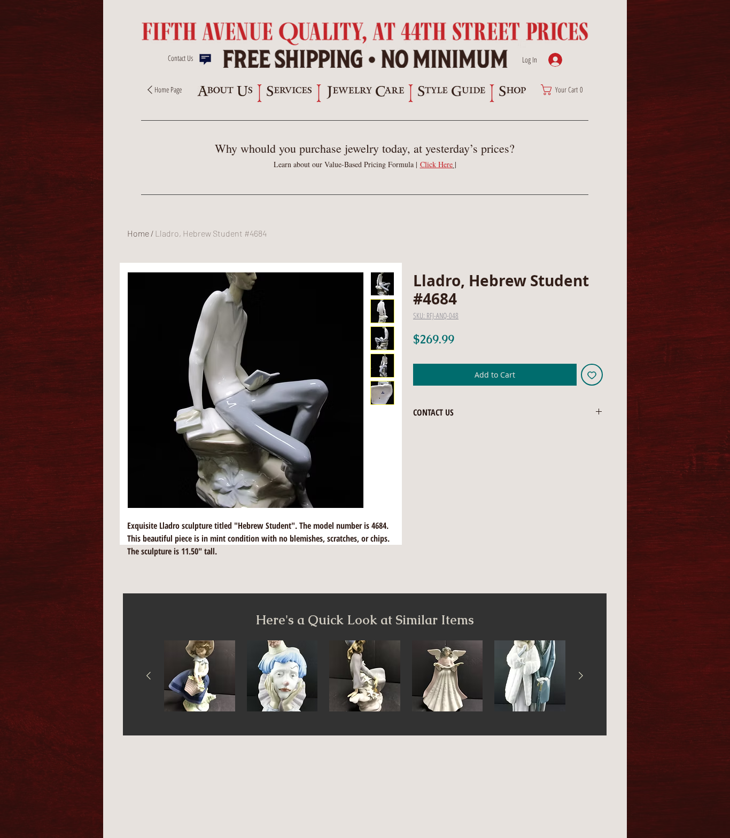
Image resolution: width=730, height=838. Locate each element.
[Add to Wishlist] (592, 375)
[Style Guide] (451, 91)
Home (138, 233)
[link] (565, 89)
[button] (438, 164)
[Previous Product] (148, 675)
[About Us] (224, 91)
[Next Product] (580, 675)
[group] (364, 676)
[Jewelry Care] (365, 92)
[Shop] (512, 91)
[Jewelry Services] (289, 91)
